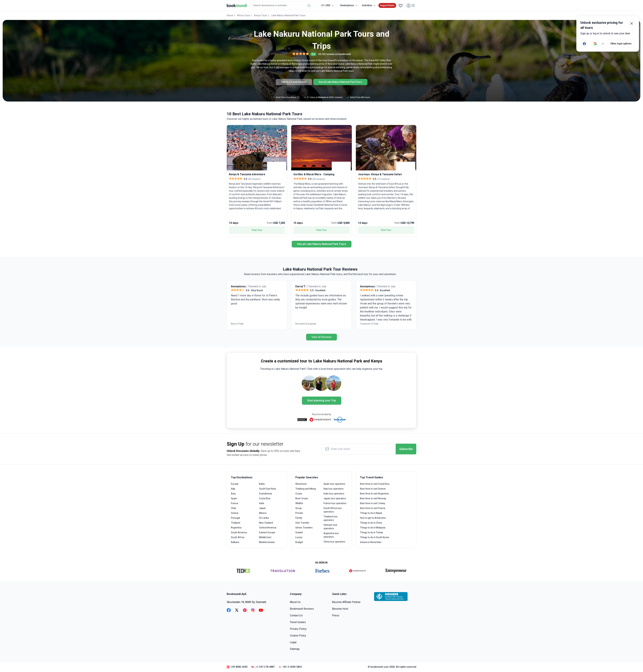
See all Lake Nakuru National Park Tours (340, 82)
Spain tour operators (334, 484)
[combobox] (281, 5)
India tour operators (334, 493)
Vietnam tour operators (330, 527)
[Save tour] (230, 128)
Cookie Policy (298, 635)
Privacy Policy (298, 628)
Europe (234, 484)
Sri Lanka (264, 518)
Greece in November (370, 542)
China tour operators (334, 541)
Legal (293, 642)
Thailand (235, 522)
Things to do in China (371, 522)
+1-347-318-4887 (265, 666)
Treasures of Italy (305, 323)
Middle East (265, 537)
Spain (234, 498)
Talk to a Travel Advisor (294, 82)
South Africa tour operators (333, 510)
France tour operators (335, 503)
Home (230, 15)
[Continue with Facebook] (584, 44)
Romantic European (241, 323)
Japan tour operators (335, 498)
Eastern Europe (267, 532)
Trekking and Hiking (305, 488)
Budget (299, 542)
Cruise (298, 493)
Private (299, 513)
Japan (262, 508)
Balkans (235, 542)
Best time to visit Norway (373, 498)
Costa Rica (264, 498)
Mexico (263, 513)
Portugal (235, 518)
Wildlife (299, 503)
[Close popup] (631, 23)
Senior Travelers (304, 527)
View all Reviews (321, 337)
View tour (257, 230)
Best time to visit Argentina (374, 493)
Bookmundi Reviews (302, 608)
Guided (299, 532)
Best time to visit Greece (373, 488)
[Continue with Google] (595, 44)
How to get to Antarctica (373, 518)
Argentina (236, 527)
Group (298, 508)
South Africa (237, 537)
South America (239, 532)
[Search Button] (309, 6)
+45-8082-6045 (239, 666)
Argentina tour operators (331, 535)
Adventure (301, 484)
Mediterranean (267, 542)
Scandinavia (265, 493)
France (234, 503)
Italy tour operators (334, 488)
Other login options (620, 43)
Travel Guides (298, 622)
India (261, 503)
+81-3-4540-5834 (292, 666)
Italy (233, 488)
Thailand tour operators (331, 518)
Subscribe (406, 449)
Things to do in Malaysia (372, 527)
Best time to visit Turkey (372, 503)
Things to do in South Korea (374, 537)
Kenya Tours (260, 15)
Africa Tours (243, 15)
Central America (267, 527)
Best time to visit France (372, 508)
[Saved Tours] (400, 5)
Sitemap (295, 649)
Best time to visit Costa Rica (374, 484)
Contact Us (296, 615)
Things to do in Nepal (371, 513)
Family (298, 518)
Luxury (298, 537)
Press (335, 615)
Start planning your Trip (321, 400)
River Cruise (301, 498)
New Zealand (266, 522)
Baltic (262, 484)
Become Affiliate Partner (346, 602)
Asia (233, 493)
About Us (295, 602)
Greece (234, 513)
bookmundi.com (379, 666)
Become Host (340, 608)
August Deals (387, 5)
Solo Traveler (302, 522)
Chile (233, 508)
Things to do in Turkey (371, 532)
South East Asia (267, 488)
